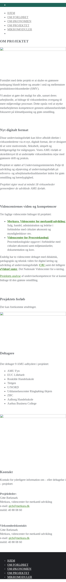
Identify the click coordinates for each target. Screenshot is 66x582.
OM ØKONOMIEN (19, 568)
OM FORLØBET (17, 564)
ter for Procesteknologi (34, 237)
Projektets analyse (10, 276)
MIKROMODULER (19, 577)
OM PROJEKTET (18, 573)
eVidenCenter (8, 269)
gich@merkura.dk (19, 506)
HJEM (11, 560)
